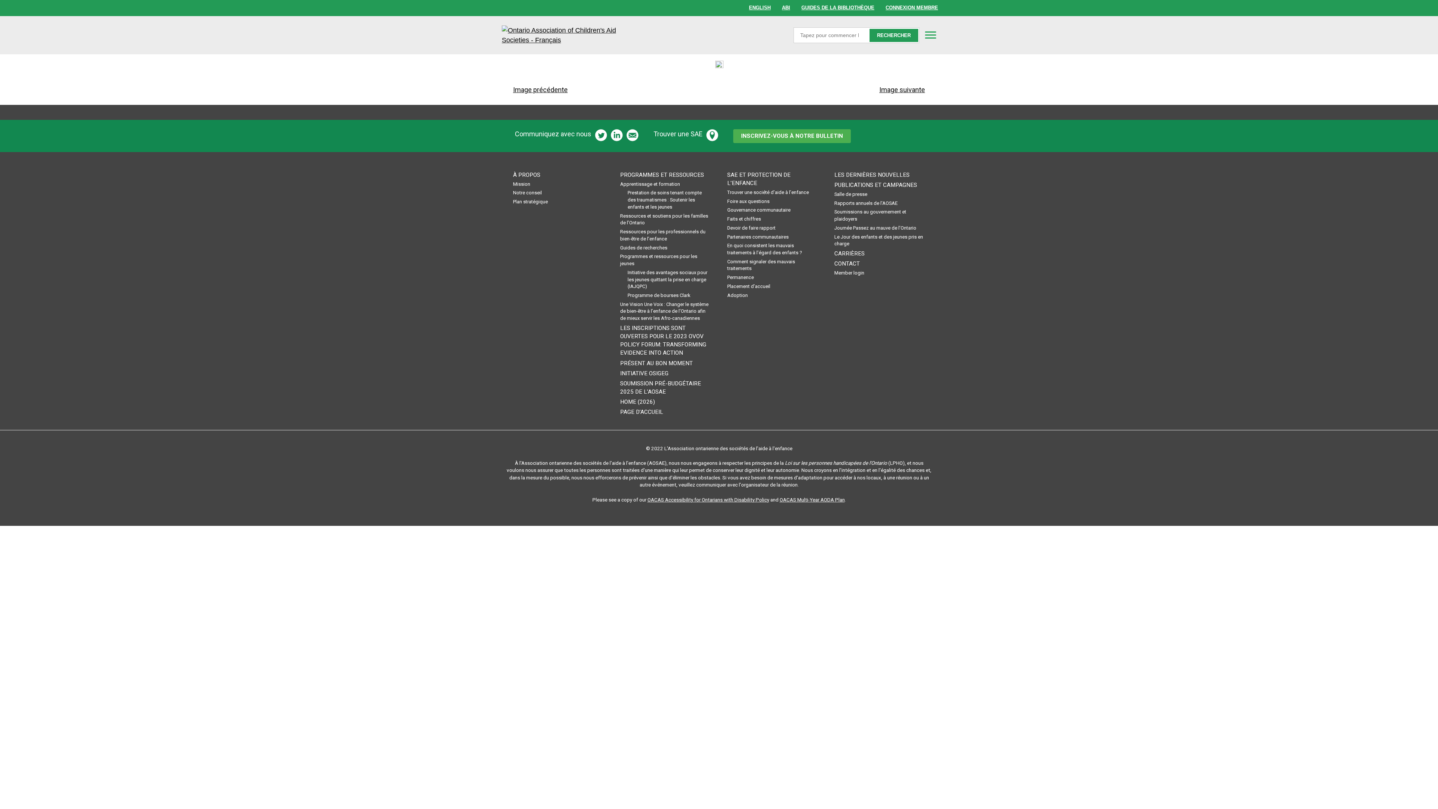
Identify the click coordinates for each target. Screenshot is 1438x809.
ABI (786, 7)
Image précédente (540, 90)
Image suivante (902, 90)
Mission (521, 184)
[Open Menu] (930, 34)
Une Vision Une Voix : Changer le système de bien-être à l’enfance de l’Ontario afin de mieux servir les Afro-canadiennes (664, 311)
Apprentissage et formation (650, 184)
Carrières (849, 253)
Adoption (737, 295)
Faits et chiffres (744, 219)
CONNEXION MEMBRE (912, 7)
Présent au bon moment (656, 363)
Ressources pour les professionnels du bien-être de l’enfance (663, 235)
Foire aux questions (748, 201)
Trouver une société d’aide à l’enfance (768, 192)
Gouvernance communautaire (759, 210)
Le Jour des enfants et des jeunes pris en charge (878, 240)
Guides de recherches (643, 248)
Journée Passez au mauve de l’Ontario (875, 228)
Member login (849, 273)
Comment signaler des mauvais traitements (761, 265)
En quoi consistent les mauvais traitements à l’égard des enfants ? (764, 249)
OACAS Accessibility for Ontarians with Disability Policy (708, 500)
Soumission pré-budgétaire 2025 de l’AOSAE (660, 387)
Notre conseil (527, 193)
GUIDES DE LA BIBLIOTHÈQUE (837, 7)
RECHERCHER (894, 35)
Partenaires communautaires (758, 237)
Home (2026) (637, 402)
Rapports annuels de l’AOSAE (866, 203)
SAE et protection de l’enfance (759, 179)
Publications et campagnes (875, 185)
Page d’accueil (641, 412)
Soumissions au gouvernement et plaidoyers (870, 215)
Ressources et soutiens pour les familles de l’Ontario (664, 219)
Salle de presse (850, 194)
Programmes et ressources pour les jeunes (658, 260)
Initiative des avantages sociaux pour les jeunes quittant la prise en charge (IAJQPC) (667, 279)
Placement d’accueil (748, 286)
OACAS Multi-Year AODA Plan (812, 500)
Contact (847, 263)
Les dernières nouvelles (872, 175)
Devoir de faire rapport (751, 228)
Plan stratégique (530, 201)
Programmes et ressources (662, 175)
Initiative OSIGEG (644, 373)
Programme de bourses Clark (659, 295)
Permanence (740, 277)
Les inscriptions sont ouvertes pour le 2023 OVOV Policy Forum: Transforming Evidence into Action (663, 341)
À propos (526, 175)
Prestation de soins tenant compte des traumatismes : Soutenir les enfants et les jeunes (665, 199)
